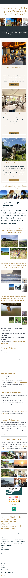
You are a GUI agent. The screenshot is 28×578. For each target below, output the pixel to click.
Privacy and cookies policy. (19, 541)
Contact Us (3, 563)
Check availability (4, 569)
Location (2, 565)
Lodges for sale (4, 537)
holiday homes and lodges (20, 382)
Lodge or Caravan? (5, 549)
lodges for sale (23, 411)
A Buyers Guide (4, 551)
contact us (5, 413)
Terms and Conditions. (18, 539)
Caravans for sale (4, 539)
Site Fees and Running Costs (7, 553)
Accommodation (17, 537)
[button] (3, 22)
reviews (14, 504)
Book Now (3, 567)
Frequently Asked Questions (7, 556)
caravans (15, 411)
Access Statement (18, 543)
